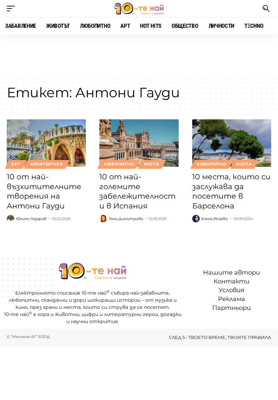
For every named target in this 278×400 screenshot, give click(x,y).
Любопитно (119, 164)
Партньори (231, 308)
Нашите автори (231, 272)
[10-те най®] (138, 8)
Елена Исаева (214, 218)
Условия (231, 290)
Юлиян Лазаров (31, 218)
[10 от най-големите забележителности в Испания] (138, 143)
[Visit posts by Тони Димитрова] (103, 218)
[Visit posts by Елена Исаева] (196, 218)
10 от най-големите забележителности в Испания (137, 191)
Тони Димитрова (126, 218)
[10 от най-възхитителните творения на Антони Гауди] (46, 143)
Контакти (232, 281)
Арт (15, 164)
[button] (12, 8)
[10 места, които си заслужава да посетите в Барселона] (231, 143)
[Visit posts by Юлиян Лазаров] (10, 218)
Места (151, 164)
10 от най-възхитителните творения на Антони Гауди (44, 191)
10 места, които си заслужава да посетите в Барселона (231, 191)
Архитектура (46, 164)
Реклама (231, 299)
